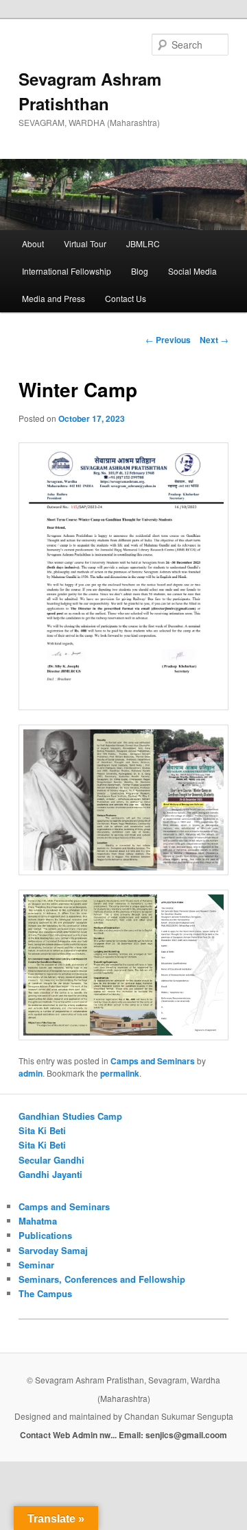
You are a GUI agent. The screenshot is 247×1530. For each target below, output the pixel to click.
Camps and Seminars (152, 1061)
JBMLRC (143, 243)
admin (31, 1073)
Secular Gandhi (51, 1159)
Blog (139, 271)
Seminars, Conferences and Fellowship (102, 1279)
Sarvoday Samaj (53, 1250)
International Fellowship (66, 271)
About (33, 243)
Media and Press (53, 298)
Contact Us (125, 298)
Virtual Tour (85, 243)
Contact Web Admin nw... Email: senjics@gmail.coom (123, 1435)
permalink (119, 1073)
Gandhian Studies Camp (70, 1116)
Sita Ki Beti (42, 1130)
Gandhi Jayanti (50, 1174)
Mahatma (38, 1220)
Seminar (36, 1264)
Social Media (192, 271)
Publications (45, 1235)
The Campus (45, 1293)
